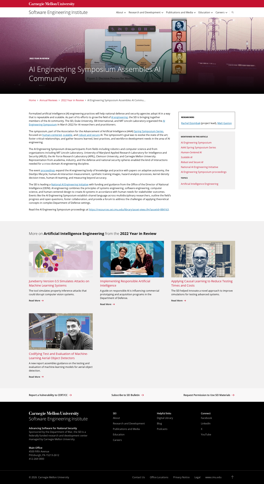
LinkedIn (206, 423)
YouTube (206, 434)
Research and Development (129, 423)
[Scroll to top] (233, 477)
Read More (35, 300)
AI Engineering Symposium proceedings (204, 172)
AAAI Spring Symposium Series (198, 147)
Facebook (206, 418)
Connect (206, 413)
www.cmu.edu (213, 477)
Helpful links (164, 413)
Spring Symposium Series (148, 131)
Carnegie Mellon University (53, 477)
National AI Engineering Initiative (69, 184)
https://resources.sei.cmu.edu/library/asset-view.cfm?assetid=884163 (129, 209)
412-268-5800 (36, 458)
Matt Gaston (224, 123)
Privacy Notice (181, 477)
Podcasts (162, 429)
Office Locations (159, 477)
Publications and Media (126, 429)
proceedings (48, 170)
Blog (159, 423)
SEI (114, 413)
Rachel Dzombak (190, 123)
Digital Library (165, 418)
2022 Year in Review (72, 100)
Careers (117, 440)
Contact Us (138, 477)
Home (32, 100)
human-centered (52, 135)
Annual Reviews (48, 100)
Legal (197, 477)
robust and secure (89, 135)
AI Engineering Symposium (196, 142)
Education (119, 434)
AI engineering (119, 117)
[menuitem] (59, 12)
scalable (67, 135)
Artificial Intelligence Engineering (199, 184)
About (116, 418)
